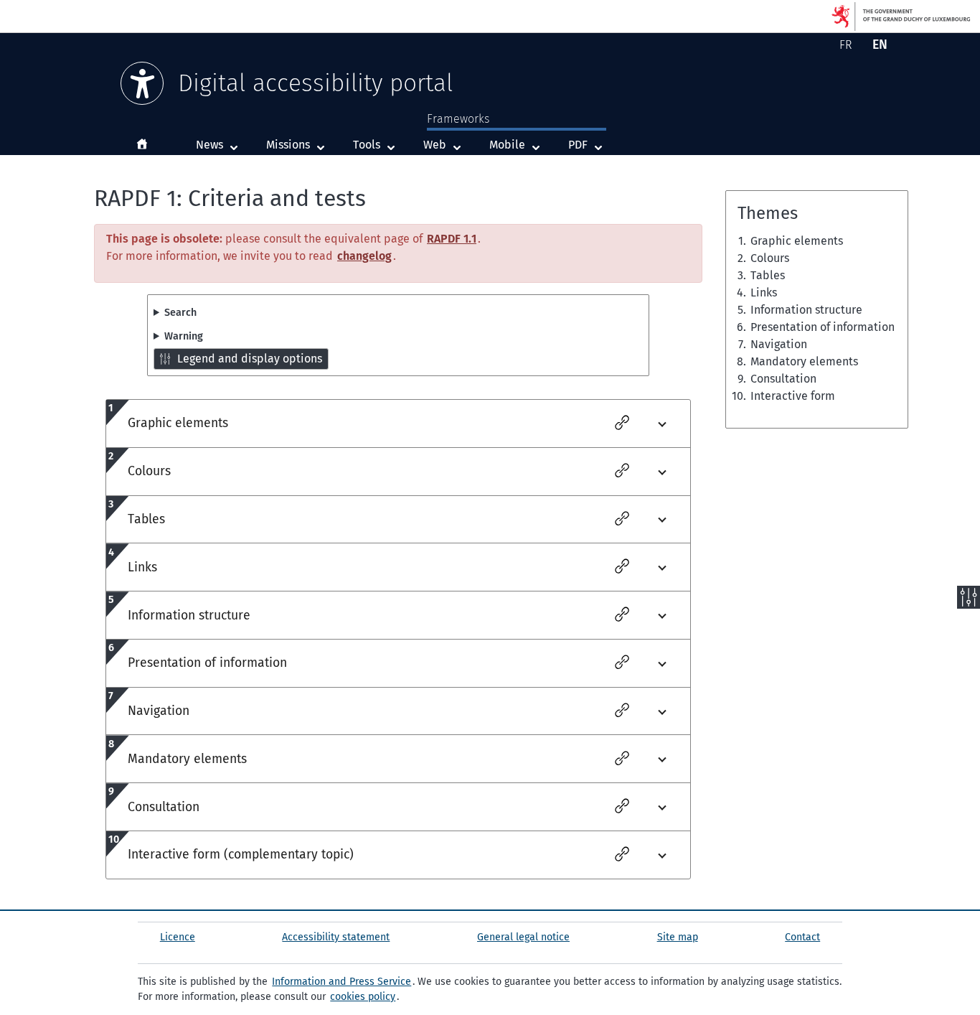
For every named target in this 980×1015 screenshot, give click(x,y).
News (209, 144)
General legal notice (523, 937)
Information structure (806, 310)
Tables (767, 275)
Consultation (783, 378)
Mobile (518, 144)
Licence (177, 937)
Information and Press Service (341, 982)
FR (848, 47)
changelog (364, 256)
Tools (366, 144)
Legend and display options (249, 358)
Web (445, 144)
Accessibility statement (336, 937)
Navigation (778, 344)
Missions (288, 144)
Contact (802, 937)
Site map (677, 937)
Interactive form (792, 396)
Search (180, 313)
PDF (588, 144)
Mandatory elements (804, 361)
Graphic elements (796, 241)
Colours (769, 258)
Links (763, 292)
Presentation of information (822, 327)
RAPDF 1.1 (451, 238)
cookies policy (362, 997)
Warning (183, 336)
